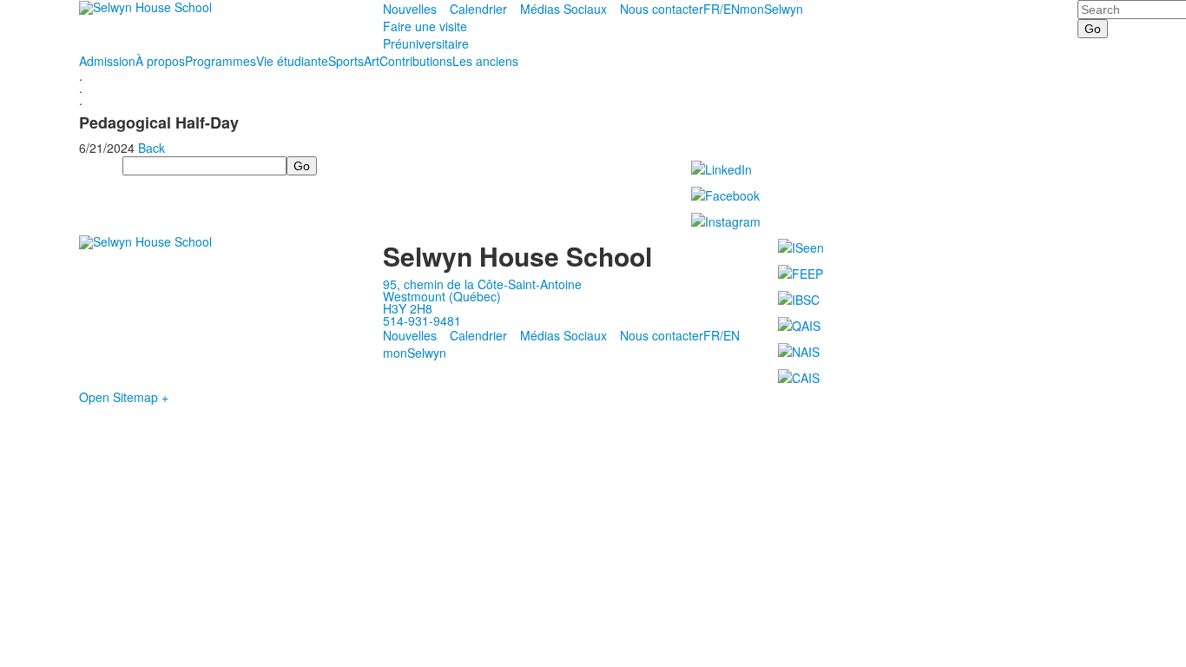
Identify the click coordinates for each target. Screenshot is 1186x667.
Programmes (220, 60)
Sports (346, 60)
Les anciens (485, 60)
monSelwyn (771, 8)
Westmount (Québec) (442, 296)
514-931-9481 (422, 320)
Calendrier (478, 8)
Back (151, 147)
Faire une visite (425, 26)
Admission (107, 60)
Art (371, 60)
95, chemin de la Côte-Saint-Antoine (482, 284)
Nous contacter (661, 8)
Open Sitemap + (123, 397)
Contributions (415, 60)
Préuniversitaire (426, 43)
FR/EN (721, 8)
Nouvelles (410, 8)
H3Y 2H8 (407, 308)
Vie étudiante (292, 60)
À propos (160, 60)
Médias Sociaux (563, 8)
